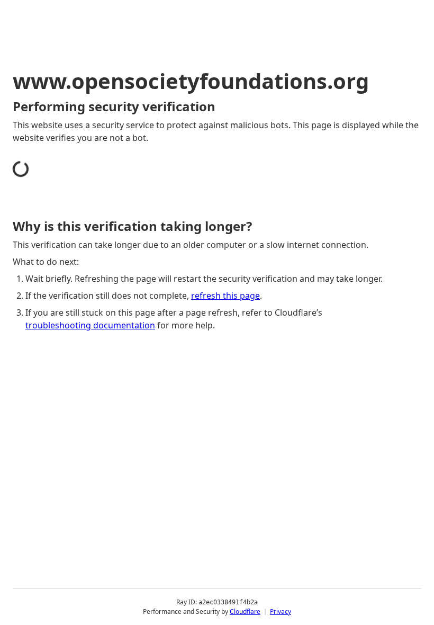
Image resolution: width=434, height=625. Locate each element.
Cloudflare (245, 611)
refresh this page (225, 295)
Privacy (280, 611)
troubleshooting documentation (90, 325)
